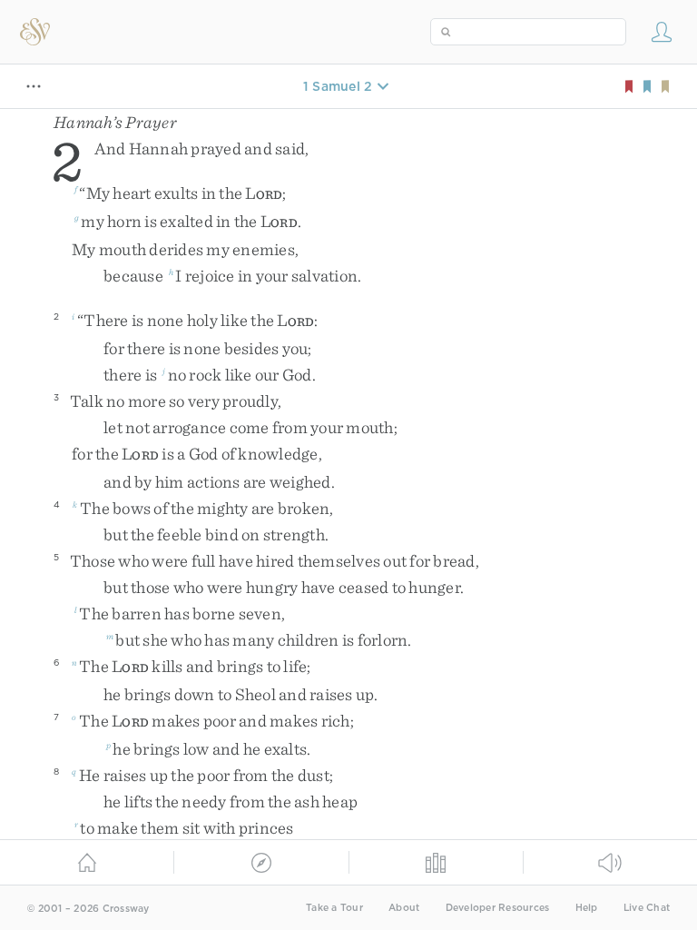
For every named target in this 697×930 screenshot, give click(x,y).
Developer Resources (498, 908)
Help (586, 908)
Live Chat (646, 908)
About (403, 908)
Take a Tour (334, 908)
